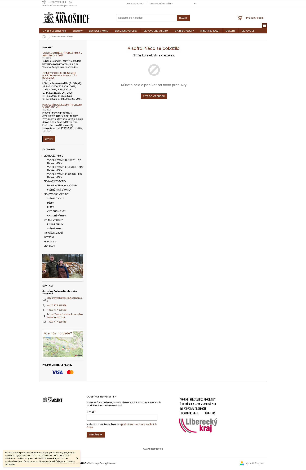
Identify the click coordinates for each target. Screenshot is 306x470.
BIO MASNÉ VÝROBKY (55, 181)
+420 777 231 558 (57, 305)
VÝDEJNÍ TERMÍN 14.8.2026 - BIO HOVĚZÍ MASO (64, 161)
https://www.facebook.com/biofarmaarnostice (65, 316)
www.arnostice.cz (153, 448)
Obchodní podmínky (161, 3)
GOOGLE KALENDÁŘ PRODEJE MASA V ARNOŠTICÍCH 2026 (62, 54)
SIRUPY (50, 207)
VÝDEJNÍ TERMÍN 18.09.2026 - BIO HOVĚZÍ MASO (65, 168)
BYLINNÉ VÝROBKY (53, 220)
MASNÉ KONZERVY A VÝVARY (62, 185)
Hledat (183, 17)
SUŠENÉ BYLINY (55, 228)
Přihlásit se (95, 434)
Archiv (49, 139)
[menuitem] (54, 30)
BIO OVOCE (50, 241)
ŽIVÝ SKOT (49, 245)
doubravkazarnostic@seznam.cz (65, 299)
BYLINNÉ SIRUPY (55, 224)
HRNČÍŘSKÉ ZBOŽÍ (53, 232)
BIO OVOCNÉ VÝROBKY (56, 194)
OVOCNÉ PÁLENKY (57, 215)
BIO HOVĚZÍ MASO (53, 155)
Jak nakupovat (135, 3)
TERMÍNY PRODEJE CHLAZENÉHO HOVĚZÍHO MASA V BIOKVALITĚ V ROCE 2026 (59, 75)
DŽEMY (51, 202)
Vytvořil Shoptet (255, 463)
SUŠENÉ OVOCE (55, 198)
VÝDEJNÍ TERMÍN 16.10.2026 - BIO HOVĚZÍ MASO (64, 175)
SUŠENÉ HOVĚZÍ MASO (59, 189)
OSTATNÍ (49, 237)
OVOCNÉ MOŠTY (56, 211)
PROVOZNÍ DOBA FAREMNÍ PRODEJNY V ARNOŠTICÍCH (62, 106)
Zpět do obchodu (154, 96)
